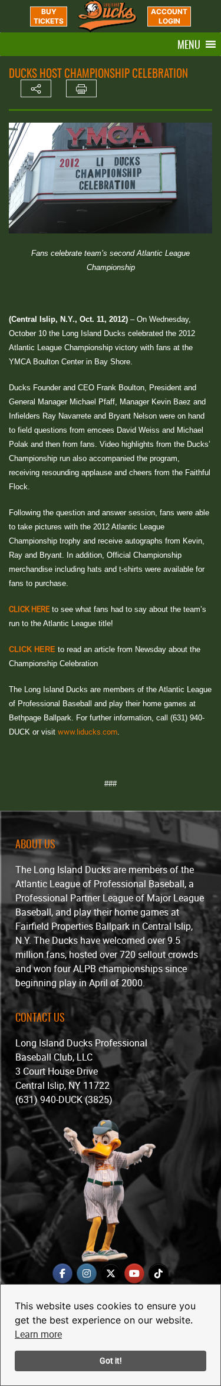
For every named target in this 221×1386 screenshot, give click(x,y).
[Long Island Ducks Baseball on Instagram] (87, 1273)
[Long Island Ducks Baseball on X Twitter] (111, 1273)
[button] (188, 44)
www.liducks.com (87, 731)
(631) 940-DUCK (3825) (64, 1099)
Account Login (169, 16)
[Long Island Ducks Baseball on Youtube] (134, 1273)
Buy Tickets (49, 16)
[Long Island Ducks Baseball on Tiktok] (159, 1273)
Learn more (38, 1334)
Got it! (111, 1360)
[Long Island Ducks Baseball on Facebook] (62, 1273)
